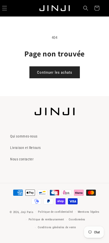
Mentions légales (88, 212)
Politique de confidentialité (55, 212)
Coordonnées (77, 219)
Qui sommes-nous (24, 136)
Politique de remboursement (46, 219)
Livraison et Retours (25, 148)
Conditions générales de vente (57, 227)
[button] (85, 8)
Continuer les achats (54, 72)
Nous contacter (21, 159)
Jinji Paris (27, 212)
